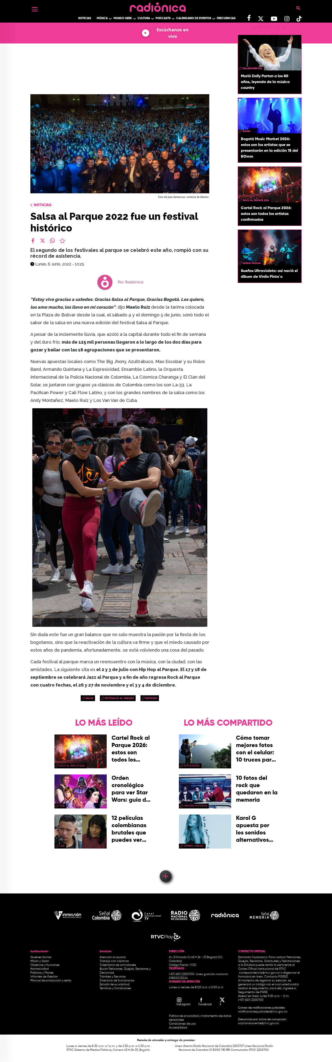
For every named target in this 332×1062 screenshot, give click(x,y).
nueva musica (252, 263)
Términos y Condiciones (115, 988)
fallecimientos (252, 68)
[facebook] (32, 240)
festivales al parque (119, 698)
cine (61, 806)
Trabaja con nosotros (114, 961)
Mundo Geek (123, 18)
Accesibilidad (178, 1027)
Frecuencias (226, 18)
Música (102, 18)
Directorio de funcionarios (117, 980)
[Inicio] (158, 5)
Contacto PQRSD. (276, 976)
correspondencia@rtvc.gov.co (259, 972)
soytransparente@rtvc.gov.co (258, 1023)
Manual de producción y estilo (50, 980)
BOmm (246, 131)
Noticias (84, 18)
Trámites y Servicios (113, 976)
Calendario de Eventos (193, 18)
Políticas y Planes (41, 972)
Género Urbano (194, 846)
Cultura (144, 18)
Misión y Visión (39, 961)
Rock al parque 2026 (256, 200)
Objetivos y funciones (45, 965)
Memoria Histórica (195, 806)
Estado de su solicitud (115, 984)
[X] (42, 240)
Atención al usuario (113, 957)
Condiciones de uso (182, 1023)
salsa (89, 698)
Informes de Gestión (44, 976)
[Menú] (34, 9)
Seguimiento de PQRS (253, 992)
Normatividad (39, 969)
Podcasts (163, 18)
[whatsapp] (52, 240)
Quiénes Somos (40, 957)
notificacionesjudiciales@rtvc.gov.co (262, 1011)
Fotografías (192, 766)
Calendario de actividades (118, 965)
